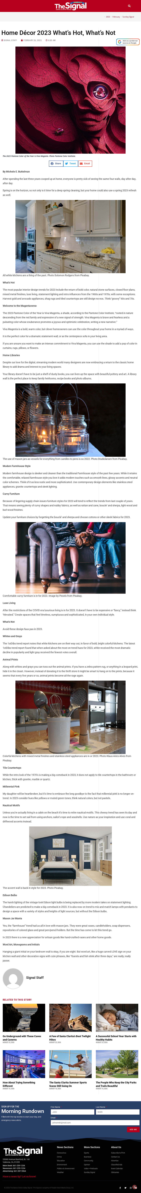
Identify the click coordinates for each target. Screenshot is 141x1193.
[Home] (102, 17)
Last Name (101, 1107)
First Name (55, 1107)
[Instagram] (131, 1188)
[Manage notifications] (134, 1187)
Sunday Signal (128, 17)
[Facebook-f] (120, 1188)
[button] (12, 6)
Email (53, 1118)
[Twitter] (125, 1188)
